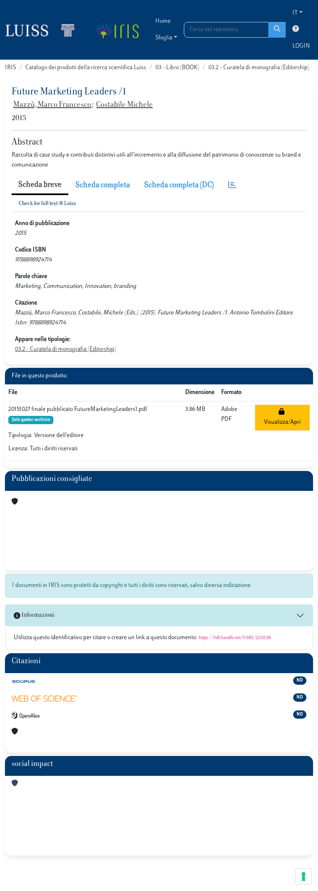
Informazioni (37, 615)
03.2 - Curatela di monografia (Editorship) (258, 68)
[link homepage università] (117, 30)
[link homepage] (43, 30)
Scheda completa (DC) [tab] (179, 185)
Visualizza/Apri (282, 417)
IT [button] (295, 13)
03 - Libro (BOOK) (177, 68)
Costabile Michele (124, 105)
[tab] (232, 186)
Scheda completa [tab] (102, 185)
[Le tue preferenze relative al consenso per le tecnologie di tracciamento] (303, 876)
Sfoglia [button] (163, 38)
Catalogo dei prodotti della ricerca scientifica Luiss (85, 68)
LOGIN (301, 46)
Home (163, 21)
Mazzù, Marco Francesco (52, 105)
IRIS (10, 68)
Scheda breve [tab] (40, 185)
